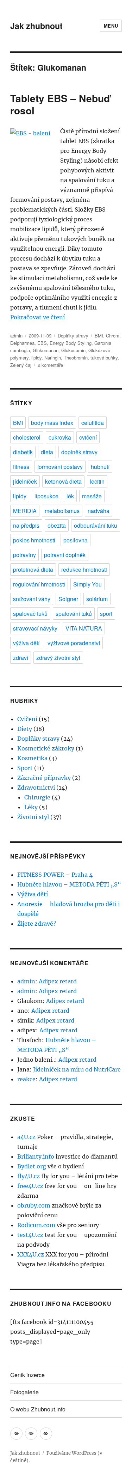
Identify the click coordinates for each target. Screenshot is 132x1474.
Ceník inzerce (27, 1375)
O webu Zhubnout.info (37, 1409)
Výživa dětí (32, 894)
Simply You (87, 584)
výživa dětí (26, 643)
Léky (31, 807)
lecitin (97, 481)
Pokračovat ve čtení (37, 317)
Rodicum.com (36, 1225)
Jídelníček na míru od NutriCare (77, 1069)
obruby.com (33, 1205)
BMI (99, 335)
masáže (92, 496)
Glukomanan (45, 350)
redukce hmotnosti (84, 569)
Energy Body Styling (71, 343)
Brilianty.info (35, 1156)
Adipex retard (58, 981)
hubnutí (100, 467)
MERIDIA (25, 511)
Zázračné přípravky (44, 777)
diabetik (23, 452)
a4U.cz (26, 1136)
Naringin (52, 357)
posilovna (75, 540)
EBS (42, 343)
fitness (21, 467)
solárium (97, 599)
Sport (25, 767)
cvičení (88, 437)
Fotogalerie (24, 1392)
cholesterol (26, 437)
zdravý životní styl (58, 658)
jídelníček (25, 481)
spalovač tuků (30, 614)
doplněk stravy (79, 452)
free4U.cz (30, 1185)
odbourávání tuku (95, 525)
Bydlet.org (31, 1166)
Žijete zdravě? (36, 923)
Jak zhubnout (36, 25)
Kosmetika (32, 758)
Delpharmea (22, 343)
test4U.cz (30, 1234)
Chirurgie (37, 797)
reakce (26, 1079)
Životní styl (33, 816)
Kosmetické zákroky (45, 748)
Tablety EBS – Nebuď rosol (60, 104)
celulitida (92, 423)
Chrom (112, 335)
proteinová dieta (33, 569)
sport (106, 614)
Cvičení (27, 718)
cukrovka (60, 437)
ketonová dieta (63, 481)
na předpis (26, 525)
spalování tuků (74, 614)
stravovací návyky (35, 628)
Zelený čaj (20, 365)
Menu (111, 25)
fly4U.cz (28, 1176)
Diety (24, 728)
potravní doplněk (65, 555)
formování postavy (60, 467)
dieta (47, 452)
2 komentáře (50, 365)
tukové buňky (104, 357)
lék (70, 496)
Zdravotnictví (36, 787)
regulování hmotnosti (39, 584)
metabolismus (62, 511)
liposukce (46, 496)
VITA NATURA (83, 628)
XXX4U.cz (30, 1254)
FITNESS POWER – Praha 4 (55, 874)
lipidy (36, 357)
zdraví (20, 658)
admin (16, 335)
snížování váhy (31, 599)
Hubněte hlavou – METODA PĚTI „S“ (69, 884)
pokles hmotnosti (34, 540)
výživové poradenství (74, 643)
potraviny (24, 555)
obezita (57, 525)
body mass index (52, 423)
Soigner (68, 599)
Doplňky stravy (73, 335)
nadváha (98, 511)
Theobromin (76, 357)
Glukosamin (73, 350)
